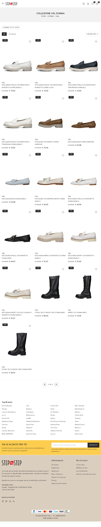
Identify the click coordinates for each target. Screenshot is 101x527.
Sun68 (28, 418)
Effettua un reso (82, 468)
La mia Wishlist (82, 471)
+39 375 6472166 (8, 490)
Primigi (4, 409)
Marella (29, 409)
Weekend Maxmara (33, 421)
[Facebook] (3, 501)
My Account (81, 460)
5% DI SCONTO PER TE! (14, 444)
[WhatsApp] (10, 501)
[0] (92, 4)
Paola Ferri (30, 425)
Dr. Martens (54, 412)
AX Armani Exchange (58, 421)
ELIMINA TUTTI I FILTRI (11, 27)
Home (43, 16)
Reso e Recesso (57, 474)
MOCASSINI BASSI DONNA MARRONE (81, 142)
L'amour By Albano (9, 412)
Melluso (78, 428)
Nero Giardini (79, 406)
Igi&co (52, 418)
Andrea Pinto (55, 425)
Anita (52, 409)
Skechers (29, 428)
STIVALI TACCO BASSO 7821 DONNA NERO (50, 313)
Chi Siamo (55, 465)
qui (59, 451)
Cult (27, 406)
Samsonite (79, 434)
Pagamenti (55, 468)
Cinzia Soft (54, 406)
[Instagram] (6, 501)
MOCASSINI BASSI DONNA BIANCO (14, 199)
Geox (77, 421)
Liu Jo (4, 415)
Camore (4, 425)
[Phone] (13, 501)
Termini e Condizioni (58, 477)
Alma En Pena (31, 434)
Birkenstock (30, 415)
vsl (57, 16)
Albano (77, 412)
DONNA (51, 16)
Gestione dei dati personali (86, 474)
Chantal (78, 418)
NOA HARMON (7, 434)
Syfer (55, 518)
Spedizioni (55, 471)
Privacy (54, 480)
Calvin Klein (79, 415)
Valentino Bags (7, 421)
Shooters (29, 431)
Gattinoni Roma (56, 431)
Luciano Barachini (8, 431)
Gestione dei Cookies (59, 483)
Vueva (4, 428)
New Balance (79, 409)
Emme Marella (7, 406)
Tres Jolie (53, 428)
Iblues (52, 415)
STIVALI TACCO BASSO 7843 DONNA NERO (17, 369)
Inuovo (52, 434)
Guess (77, 431)
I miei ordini (80, 465)
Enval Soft (5, 418)
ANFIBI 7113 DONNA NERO (77, 313)
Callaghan (30, 412)
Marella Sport (80, 425)
